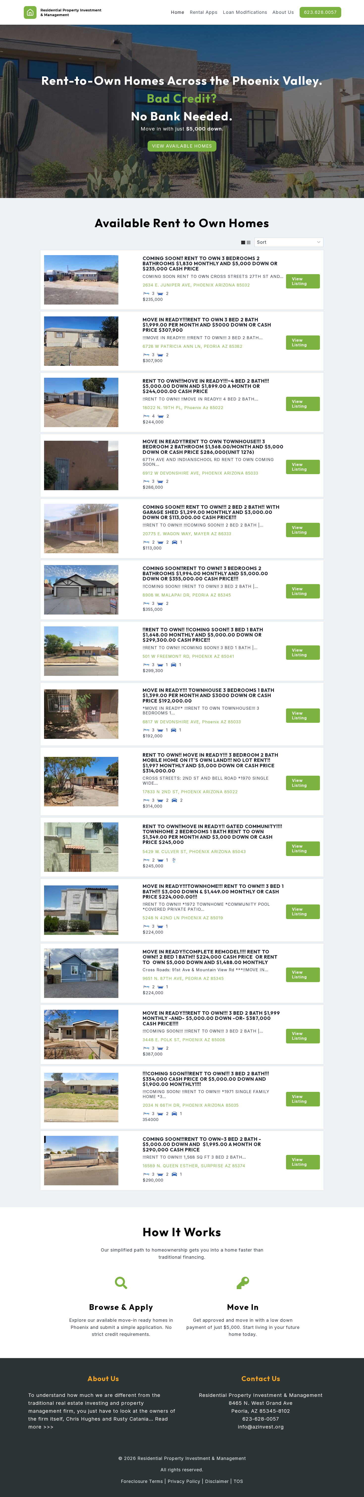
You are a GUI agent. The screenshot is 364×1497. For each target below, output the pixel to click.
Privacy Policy (184, 1481)
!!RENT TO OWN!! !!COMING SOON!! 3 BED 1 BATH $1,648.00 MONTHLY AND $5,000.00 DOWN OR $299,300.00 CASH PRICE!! (203, 635)
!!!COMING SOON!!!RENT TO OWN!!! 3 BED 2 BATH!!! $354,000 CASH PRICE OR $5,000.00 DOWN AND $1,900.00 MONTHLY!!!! (206, 1079)
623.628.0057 (320, 12)
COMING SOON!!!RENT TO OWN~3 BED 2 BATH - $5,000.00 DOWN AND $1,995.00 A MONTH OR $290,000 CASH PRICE (202, 1144)
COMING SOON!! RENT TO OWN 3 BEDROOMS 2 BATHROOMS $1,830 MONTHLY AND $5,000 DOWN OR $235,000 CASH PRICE (210, 263)
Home (177, 12)
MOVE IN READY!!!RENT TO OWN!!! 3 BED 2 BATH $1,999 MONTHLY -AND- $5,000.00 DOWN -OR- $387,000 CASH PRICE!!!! (211, 1018)
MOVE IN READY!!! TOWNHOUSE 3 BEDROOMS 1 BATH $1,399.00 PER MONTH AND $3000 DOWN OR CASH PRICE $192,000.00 (208, 695)
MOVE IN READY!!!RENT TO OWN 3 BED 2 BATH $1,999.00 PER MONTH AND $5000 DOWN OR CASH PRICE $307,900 (207, 325)
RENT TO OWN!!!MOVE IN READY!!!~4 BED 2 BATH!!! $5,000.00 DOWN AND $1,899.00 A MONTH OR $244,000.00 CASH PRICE (206, 386)
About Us (283, 12)
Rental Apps (203, 12)
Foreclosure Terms (142, 1481)
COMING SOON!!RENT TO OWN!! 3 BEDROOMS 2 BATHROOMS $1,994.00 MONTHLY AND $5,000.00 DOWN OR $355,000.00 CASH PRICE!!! (205, 573)
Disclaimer (217, 1481)
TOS (238, 1481)
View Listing (299, 281)
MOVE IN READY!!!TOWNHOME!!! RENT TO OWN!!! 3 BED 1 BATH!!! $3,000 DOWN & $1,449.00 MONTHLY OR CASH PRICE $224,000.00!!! (213, 891)
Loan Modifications (245, 12)
